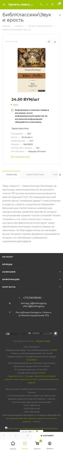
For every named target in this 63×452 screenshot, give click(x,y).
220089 (53, 350)
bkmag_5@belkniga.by (34, 303)
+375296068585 (32, 298)
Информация (10, 279)
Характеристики (35, 175)
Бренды (7, 264)
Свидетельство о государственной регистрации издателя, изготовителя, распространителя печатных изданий (31, 379)
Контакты (8, 287)
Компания (8, 272)
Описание (11, 175)
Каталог (7, 257)
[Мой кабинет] (52, 4)
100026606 (31, 360)
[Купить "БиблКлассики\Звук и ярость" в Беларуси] (31, 70)
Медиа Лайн (43, 341)
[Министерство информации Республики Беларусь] (31, 428)
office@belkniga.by (33, 306)
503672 (42, 373)
